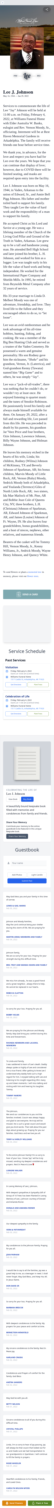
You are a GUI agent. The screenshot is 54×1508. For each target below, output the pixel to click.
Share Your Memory (17, 836)
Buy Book (27, 799)
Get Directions (16, 684)
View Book (13, 799)
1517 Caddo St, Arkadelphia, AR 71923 (27, 679)
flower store (32, 576)
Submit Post (27, 881)
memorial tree (34, 571)
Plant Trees (38, 684)
